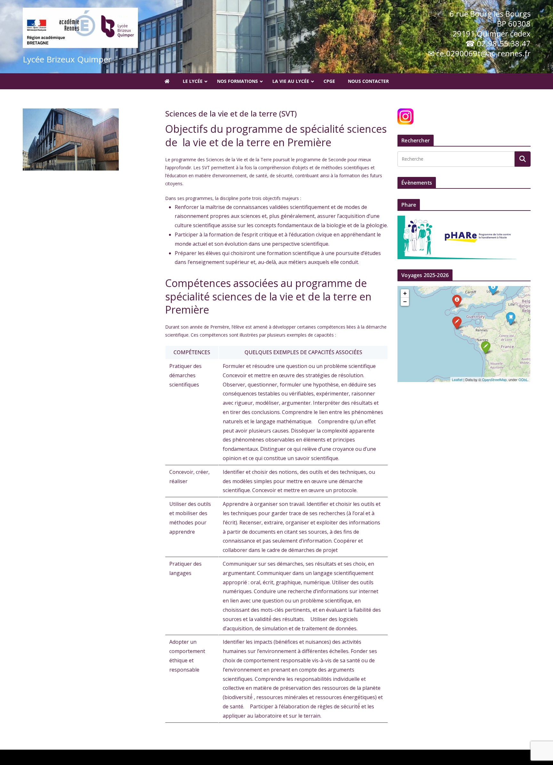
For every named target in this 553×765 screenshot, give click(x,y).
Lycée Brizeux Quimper (67, 59)
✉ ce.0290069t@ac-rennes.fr (479, 53)
